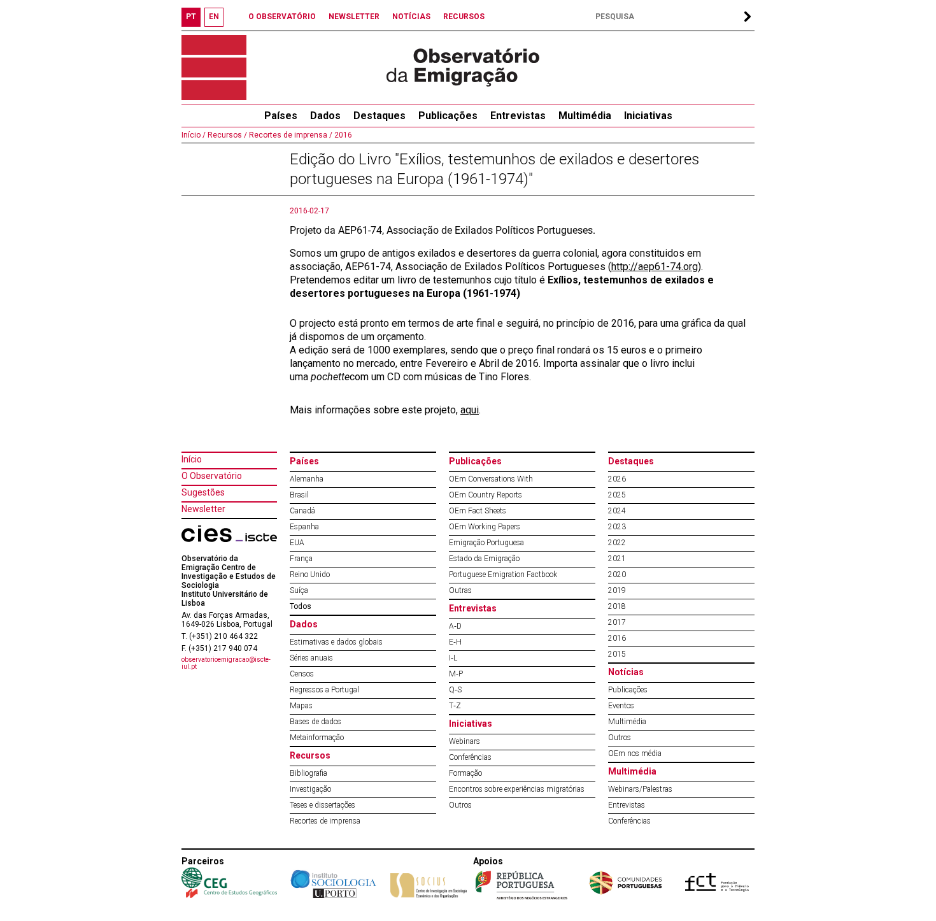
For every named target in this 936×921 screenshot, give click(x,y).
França (301, 558)
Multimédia (584, 116)
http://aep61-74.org (654, 267)
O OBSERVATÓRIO (282, 16)
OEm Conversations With (491, 479)
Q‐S (455, 689)
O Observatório (211, 476)
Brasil (299, 494)
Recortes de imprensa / (289, 135)
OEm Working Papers (484, 526)
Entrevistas (518, 116)
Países (304, 461)
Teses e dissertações (322, 805)
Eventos (621, 705)
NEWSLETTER (354, 16)
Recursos (310, 755)
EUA (297, 542)
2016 (342, 135)
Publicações (448, 116)
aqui (469, 410)
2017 (617, 622)
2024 (617, 510)
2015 (617, 654)
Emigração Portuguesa (486, 542)
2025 (617, 494)
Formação (465, 773)
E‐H (455, 642)
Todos (300, 606)
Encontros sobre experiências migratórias (517, 789)
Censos (302, 673)
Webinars (464, 741)
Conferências (470, 757)
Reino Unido (310, 574)
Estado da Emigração (484, 558)
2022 (617, 542)
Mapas (301, 705)
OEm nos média (635, 753)
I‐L (453, 657)
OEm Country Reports (485, 494)
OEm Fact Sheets (477, 510)
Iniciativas (648, 116)
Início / (193, 135)
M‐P (456, 673)
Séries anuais (311, 657)
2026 (617, 479)
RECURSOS (464, 16)
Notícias (626, 672)
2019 (617, 590)
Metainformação (317, 737)
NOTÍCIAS (411, 16)
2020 (617, 574)
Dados (325, 116)
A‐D (455, 626)
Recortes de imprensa (325, 821)
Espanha (304, 526)
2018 (617, 606)
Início (191, 459)
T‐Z (455, 705)
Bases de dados (315, 721)
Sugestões (203, 492)
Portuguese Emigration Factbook (503, 574)
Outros (460, 805)
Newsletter (203, 509)
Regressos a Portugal (324, 689)
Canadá (302, 510)
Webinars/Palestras (640, 789)
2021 (617, 558)
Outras (460, 590)
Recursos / (226, 135)
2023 (617, 526)
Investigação (310, 789)
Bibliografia (308, 773)
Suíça (299, 590)
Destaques (379, 116)
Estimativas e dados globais (336, 642)
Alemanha (306, 479)
